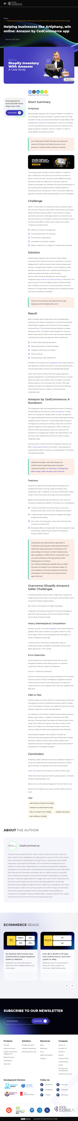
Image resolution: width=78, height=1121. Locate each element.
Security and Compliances (63, 1070)
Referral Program (46, 1055)
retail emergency (57, 411)
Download (12, 113)
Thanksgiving (62, 468)
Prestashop (8, 1060)
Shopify (6, 1045)
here (56, 304)
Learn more (32, 771)
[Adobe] (27, 1094)
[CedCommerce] (15, 3)
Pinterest (64, 1095)
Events (60, 1055)
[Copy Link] (46, 92)
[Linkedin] (38, 92)
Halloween (52, 468)
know (70, 784)
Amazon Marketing (29, 1048)
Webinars (43, 1048)
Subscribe (38, 1021)
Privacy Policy (63, 1058)
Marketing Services (29, 1052)
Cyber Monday (46, 471)
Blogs (6, 18)
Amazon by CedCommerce (51, 279)
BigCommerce (9, 1057)
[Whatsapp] (42, 92)
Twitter (48, 1095)
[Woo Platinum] (27, 1086)
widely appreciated (39, 447)
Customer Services (65, 1074)
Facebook (49, 1084)
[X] (34, 92)
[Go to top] (72, 1109)
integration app (55, 363)
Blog (42, 1045)
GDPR (60, 1065)
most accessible (50, 628)
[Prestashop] (11, 1094)
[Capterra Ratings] (9, 1110)
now (47, 779)
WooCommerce (9, 1048)
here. (40, 576)
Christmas (60, 471)
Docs (42, 1052)
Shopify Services (28, 1045)
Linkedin (64, 1090)
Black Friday (36, 471)
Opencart (7, 1064)
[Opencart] (11, 1086)
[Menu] (5, 3)
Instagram (49, 1090)
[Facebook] (30, 92)
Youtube (64, 1084)
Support (43, 1058)
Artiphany (42, 123)
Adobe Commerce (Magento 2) (10, 1053)
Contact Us (62, 1048)
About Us (61, 1045)
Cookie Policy (63, 1062)
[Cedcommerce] (64, 1109)
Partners (61, 1052)
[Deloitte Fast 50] (20, 1110)
